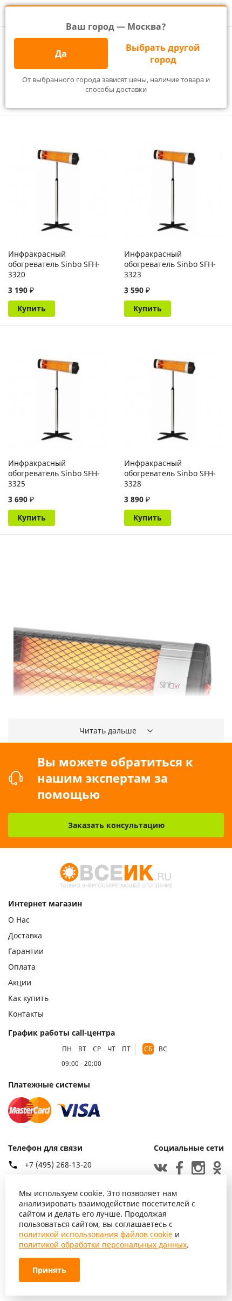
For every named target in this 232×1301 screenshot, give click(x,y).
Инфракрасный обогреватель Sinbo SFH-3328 (170, 473)
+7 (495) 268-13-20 (58, 1165)
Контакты (26, 1014)
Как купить (28, 998)
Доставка (25, 935)
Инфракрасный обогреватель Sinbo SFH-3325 (54, 473)
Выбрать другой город (163, 53)
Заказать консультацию (116, 825)
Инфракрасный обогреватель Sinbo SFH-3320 (54, 264)
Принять (49, 1270)
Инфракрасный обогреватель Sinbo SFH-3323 (170, 264)
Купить (31, 308)
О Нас (19, 920)
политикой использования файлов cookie (96, 1234)
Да (61, 53)
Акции (19, 982)
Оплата (22, 967)
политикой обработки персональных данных (103, 1244)
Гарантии (26, 951)
